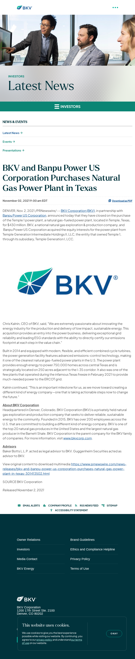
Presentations (12, 150)
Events (7, 141)
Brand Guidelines (82, 539)
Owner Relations (28, 539)
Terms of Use (79, 568)
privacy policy (44, 639)
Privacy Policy (80, 559)
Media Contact (27, 559)
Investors (23, 549)
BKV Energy (25, 568)
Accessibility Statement (69, 510)
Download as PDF (122, 200)
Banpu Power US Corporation (24, 215)
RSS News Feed (86, 505)
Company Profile (57, 505)
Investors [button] (70, 106)
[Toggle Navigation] (115, 7)
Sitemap (109, 505)
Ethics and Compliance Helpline (92, 549)
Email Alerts (29, 505)
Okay (114, 633)
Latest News (11, 133)
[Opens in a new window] (67, 281)
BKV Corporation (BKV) (78, 211)
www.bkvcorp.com (77, 438)
